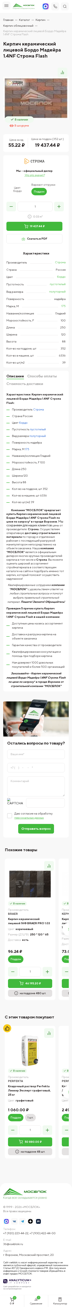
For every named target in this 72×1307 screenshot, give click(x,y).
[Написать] (46, 6)
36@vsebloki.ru (13, 1244)
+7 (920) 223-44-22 (15, 1233)
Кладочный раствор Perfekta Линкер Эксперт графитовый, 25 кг (29, 1090)
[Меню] (6, 6)
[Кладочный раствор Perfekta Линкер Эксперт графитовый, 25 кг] (30, 1051)
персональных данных (29, 817)
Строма (60, 262)
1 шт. (30, 1117)
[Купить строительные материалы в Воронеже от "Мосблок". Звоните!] (25, 1194)
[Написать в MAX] (6, 1221)
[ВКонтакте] (14, 1221)
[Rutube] (38, 1221)
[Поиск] (65, 6)
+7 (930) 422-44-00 (43, 1233)
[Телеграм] (22, 1221)
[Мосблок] (24, 6)
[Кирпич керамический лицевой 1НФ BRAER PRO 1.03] (30, 884)
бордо (61, 276)
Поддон (39, 191)
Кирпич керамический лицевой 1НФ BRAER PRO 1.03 (29, 921)
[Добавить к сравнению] (62, 72)
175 (63, 306)
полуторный (57, 291)
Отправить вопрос (36, 829)
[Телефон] (55, 6)
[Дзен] (30, 1221)
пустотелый (58, 284)
